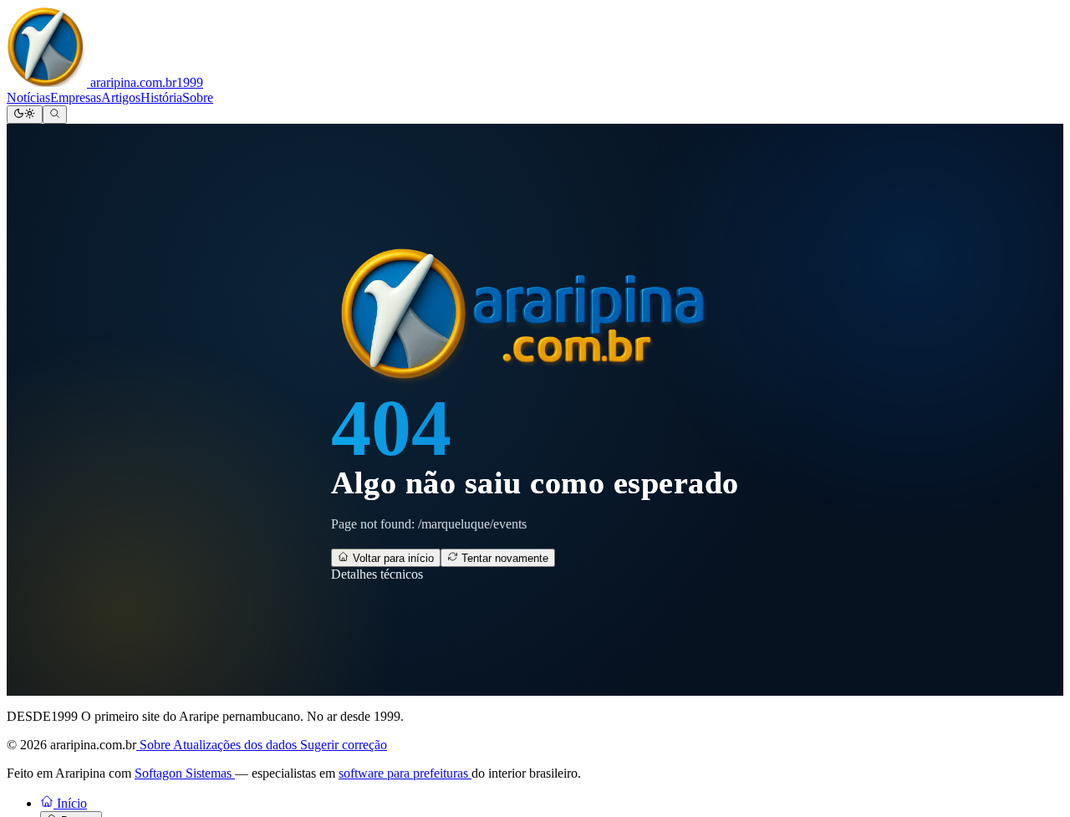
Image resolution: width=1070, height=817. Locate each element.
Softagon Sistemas (185, 773)
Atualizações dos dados (236, 745)
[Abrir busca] (55, 114)
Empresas (75, 97)
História (161, 97)
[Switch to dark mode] (25, 114)
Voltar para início (391, 558)
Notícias (28, 97)
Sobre (197, 97)
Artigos (120, 97)
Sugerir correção (343, 745)
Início (70, 803)
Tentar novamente (503, 558)
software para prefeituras (405, 773)
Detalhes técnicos (377, 574)
